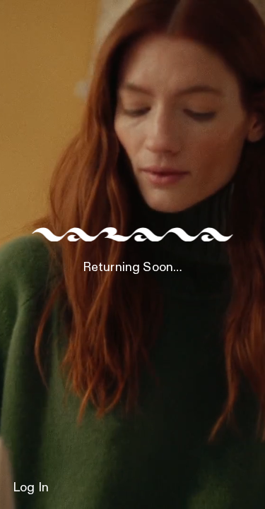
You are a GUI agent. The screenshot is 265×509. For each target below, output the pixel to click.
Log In (31, 487)
